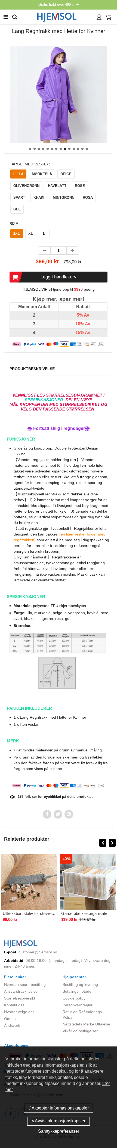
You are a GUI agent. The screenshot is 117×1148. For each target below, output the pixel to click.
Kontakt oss (14, 1005)
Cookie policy (74, 998)
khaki (38, 197)
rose (80, 186)
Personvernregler (78, 1005)
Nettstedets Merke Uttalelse (86, 1024)
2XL (16, 233)
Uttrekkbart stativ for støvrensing (32, 913)
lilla (18, 174)
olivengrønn (26, 186)
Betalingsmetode (77, 991)
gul (17, 209)
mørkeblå (42, 174)
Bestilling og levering (80, 984)
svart (19, 197)
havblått (57, 186)
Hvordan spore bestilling (25, 984)
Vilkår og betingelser (80, 1031)
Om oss (10, 1018)
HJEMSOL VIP (35, 289)
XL (30, 233)
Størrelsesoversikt (19, 998)
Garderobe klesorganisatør (85, 913)
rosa (88, 197)
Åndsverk (12, 1025)
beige (66, 174)
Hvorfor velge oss (19, 1012)
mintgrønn (63, 197)
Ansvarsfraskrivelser (21, 991)
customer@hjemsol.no (38, 952)
